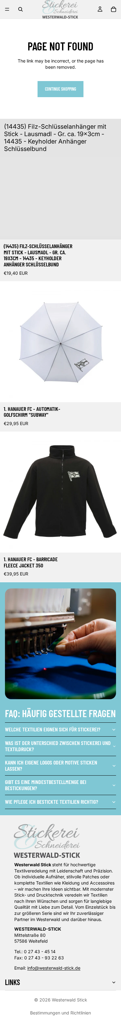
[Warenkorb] (113, 9)
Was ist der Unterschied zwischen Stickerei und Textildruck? (58, 745)
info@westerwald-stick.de (53, 968)
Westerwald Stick (69, 999)
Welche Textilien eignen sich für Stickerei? (52, 729)
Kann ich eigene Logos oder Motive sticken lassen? (51, 765)
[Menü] (7, 9)
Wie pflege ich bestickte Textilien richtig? (51, 801)
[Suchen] (20, 9)
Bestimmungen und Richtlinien (60, 1012)
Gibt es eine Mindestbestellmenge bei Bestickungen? (45, 784)
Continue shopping (60, 89)
